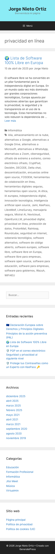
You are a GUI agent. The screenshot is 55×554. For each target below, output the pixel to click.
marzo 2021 (13, 424)
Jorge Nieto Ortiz (27, 9)
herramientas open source (21, 191)
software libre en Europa (26, 251)
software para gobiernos (20, 270)
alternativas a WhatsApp (33, 149)
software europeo (26, 247)
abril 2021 (12, 419)
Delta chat (34, 167)
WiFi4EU (10, 275)
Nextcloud (34, 214)
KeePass (44, 205)
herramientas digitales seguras (23, 186)
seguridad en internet (33, 233)
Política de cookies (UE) (20, 529)
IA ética (42, 191)
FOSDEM (26, 177)
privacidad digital (34, 219)
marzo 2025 (13, 405)
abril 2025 (12, 400)
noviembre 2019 (16, 438)
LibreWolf (10, 209)
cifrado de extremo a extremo (23, 158)
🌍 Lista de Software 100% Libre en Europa (24, 60)
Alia (10, 135)
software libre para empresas (23, 256)
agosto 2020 (14, 433)
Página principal (16, 519)
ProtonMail (19, 228)
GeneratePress (27, 549)
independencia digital (32, 195)
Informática (15, 130)
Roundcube (12, 233)
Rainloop (33, 228)
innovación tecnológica (19, 200)
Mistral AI (20, 214)
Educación (12, 467)
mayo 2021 (13, 414)
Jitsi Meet (12, 481)
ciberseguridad (40, 153)
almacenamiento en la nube (31, 135)
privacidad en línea (16, 223)
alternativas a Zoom (17, 153)
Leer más (10, 120)
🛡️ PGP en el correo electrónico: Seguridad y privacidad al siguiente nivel (26, 354)
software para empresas (34, 266)
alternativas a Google (18, 139)
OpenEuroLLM (13, 219)
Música (10, 486)
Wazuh (40, 270)
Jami (35, 205)
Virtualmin (12, 490)
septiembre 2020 (16, 428)
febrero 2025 (14, 410)
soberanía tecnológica (18, 237)
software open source (18, 261)
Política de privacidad (19, 524)
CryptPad (34, 163)
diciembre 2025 (15, 396)
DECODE (21, 167)
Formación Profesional (19, 471)
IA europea (11, 195)
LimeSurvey (24, 209)
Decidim (10, 167)
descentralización (15, 172)
